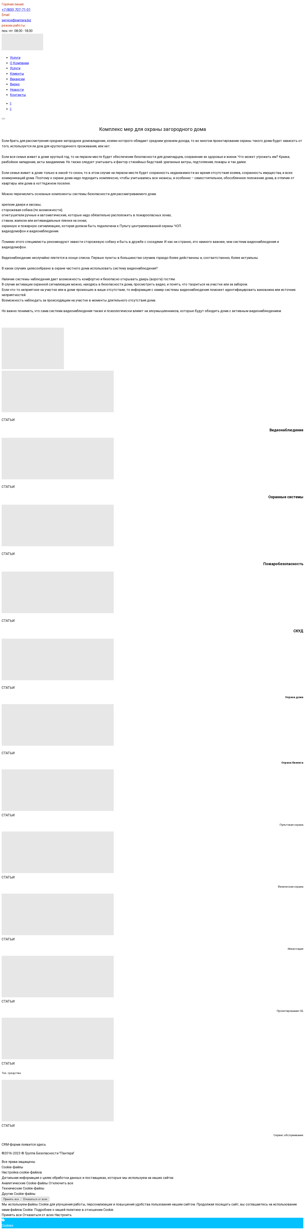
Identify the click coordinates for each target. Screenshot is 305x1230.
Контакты (18, 95)
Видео (15, 84)
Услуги (15, 58)
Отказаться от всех (35, 1199)
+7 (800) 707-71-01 (16, 10)
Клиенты (17, 74)
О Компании (19, 63)
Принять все (11, 1199)
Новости (17, 90)
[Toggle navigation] (3, 118)
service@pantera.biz (16, 20)
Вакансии (17, 79)
